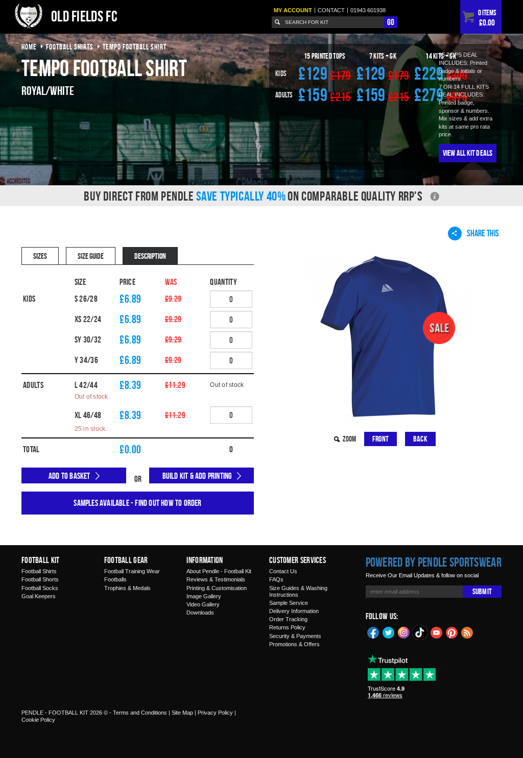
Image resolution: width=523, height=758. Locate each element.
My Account (293, 10)
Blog (467, 632)
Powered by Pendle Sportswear (434, 562)
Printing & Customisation (216, 588)
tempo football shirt (135, 47)
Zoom (349, 439)
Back (420, 438)
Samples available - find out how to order (137, 502)
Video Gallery (203, 604)
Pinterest (452, 632)
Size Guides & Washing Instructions (298, 591)
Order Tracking (288, 619)
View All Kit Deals (468, 153)
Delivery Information (294, 611)
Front (380, 438)
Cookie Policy (38, 720)
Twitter (388, 632)
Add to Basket (69, 475)
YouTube (436, 632)
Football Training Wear (132, 571)
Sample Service (288, 603)
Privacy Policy (215, 713)
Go (390, 22)
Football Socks (39, 588)
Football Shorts (40, 579)
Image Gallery (203, 596)
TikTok (420, 632)
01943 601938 (368, 10)
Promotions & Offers (294, 644)
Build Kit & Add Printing (197, 475)
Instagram (404, 632)
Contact (331, 10)
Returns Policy (287, 627)
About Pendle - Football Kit (218, 571)
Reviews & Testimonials (215, 579)
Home (29, 47)
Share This (483, 233)
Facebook (373, 632)
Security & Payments (295, 636)
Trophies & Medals (127, 588)
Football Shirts (39, 571)
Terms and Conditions (140, 713)
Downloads (200, 612)
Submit (482, 591)
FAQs (276, 579)
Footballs (115, 579)
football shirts (69, 47)
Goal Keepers (38, 596)
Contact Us (283, 571)
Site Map (182, 713)
